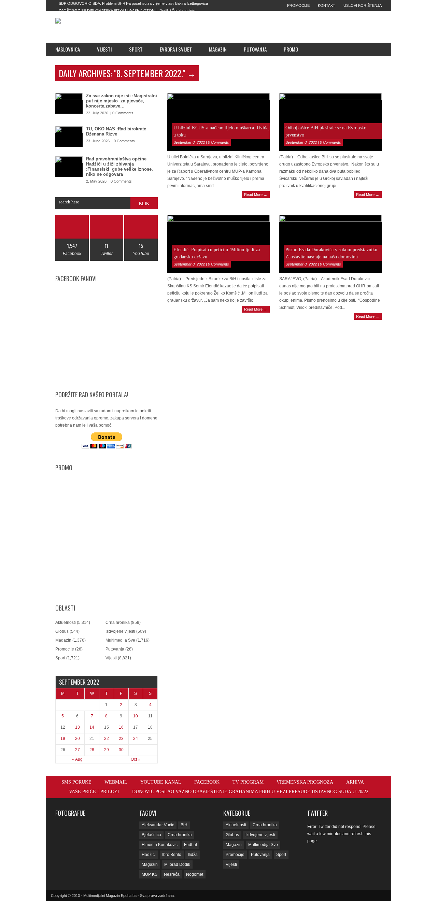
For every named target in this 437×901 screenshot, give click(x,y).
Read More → (255, 194)
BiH (184, 825)
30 (121, 749)
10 (135, 716)
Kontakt (326, 5)
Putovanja (255, 49)
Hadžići (149, 854)
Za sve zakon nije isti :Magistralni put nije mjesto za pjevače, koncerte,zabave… (121, 101)
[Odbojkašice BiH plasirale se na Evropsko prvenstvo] (330, 122)
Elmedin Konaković (160, 844)
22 (106, 738)
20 (77, 738)
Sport (136, 49)
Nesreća (172, 874)
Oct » (135, 759)
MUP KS (149, 874)
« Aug (77, 759)
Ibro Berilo (171, 854)
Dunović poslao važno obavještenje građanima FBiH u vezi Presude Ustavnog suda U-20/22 (250, 791)
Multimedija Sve (120, 640)
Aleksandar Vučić (158, 825)
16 (121, 727)
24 (135, 738)
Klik (144, 203)
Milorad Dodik (177, 864)
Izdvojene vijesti (120, 631)
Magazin (218, 49)
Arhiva (355, 782)
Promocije (298, 5)
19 (62, 738)
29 (106, 749)
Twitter (317, 813)
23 (121, 738)
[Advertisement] (266, 26)
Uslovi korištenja (362, 5)
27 (77, 749)
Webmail (115, 782)
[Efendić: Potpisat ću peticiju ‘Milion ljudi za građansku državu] (218, 244)
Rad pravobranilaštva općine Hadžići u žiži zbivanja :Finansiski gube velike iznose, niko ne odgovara (119, 166)
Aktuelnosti (65, 622)
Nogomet (194, 874)
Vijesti (104, 49)
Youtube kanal (160, 782)
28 (91, 749)
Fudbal (190, 844)
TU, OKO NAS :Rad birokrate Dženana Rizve (116, 131)
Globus (62, 631)
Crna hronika (117, 622)
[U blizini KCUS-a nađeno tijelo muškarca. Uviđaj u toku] (218, 122)
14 (91, 727)
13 (77, 727)
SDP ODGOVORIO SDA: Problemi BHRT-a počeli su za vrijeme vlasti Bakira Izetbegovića (133, 3)
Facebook (207, 782)
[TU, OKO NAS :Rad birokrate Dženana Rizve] (69, 136)
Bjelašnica (151, 834)
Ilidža (193, 854)
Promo (291, 49)
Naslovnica (67, 49)
